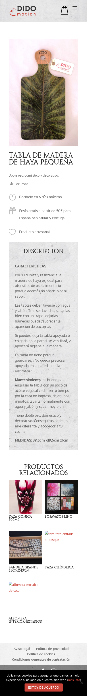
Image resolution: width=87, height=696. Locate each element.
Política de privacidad (52, 649)
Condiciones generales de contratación (41, 659)
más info (74, 680)
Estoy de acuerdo (43, 687)
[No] (81, 683)
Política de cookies (41, 654)
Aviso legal (22, 649)
